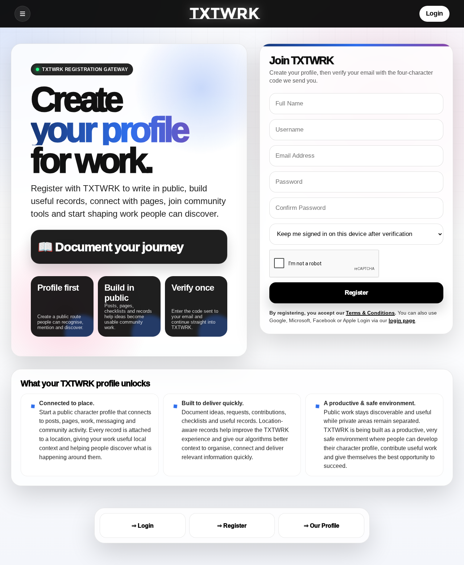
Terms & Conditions (370, 313)
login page (402, 320)
